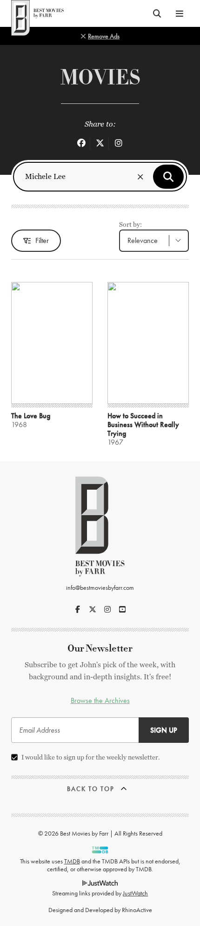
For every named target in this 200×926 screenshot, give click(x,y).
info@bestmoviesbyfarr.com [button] (100, 587)
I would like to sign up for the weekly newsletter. (90, 757)
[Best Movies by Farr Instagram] (107, 609)
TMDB (72, 861)
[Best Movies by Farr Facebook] (77, 609)
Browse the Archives (100, 700)
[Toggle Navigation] (179, 13)
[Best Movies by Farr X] (92, 609)
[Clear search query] (140, 176)
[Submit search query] (168, 177)
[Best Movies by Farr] (37, 13)
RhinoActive (137, 910)
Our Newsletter (100, 648)
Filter (42, 240)
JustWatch (135, 893)
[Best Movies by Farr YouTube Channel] (122, 609)
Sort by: (130, 224)
